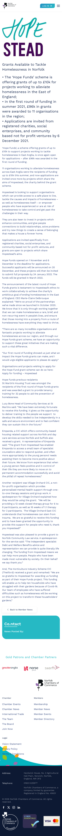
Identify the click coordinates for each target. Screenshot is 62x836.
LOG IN (45, 6)
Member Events (42, 714)
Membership (41, 704)
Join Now (7, 729)
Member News (42, 709)
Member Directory (44, 719)
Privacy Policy (9, 748)
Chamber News (10, 709)
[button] (58, 6)
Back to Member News (21, 609)
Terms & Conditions (13, 753)
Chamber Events (11, 704)
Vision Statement (11, 744)
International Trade (13, 714)
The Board (8, 724)
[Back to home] (9, 6)
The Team (7, 719)
